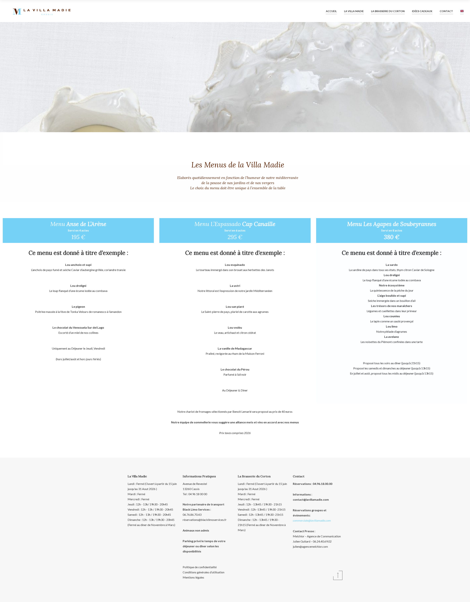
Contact (446, 11)
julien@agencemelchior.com (310, 546)
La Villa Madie (354, 11)
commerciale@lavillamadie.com (312, 520)
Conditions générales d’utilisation (203, 572)
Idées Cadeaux (422, 11)
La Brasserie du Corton (388, 11)
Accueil (331, 11)
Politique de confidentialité (200, 567)
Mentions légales (193, 577)
